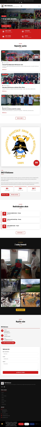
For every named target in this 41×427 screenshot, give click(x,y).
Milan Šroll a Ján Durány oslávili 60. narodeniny (11, 109)
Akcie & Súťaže (4, 395)
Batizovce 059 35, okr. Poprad (29, 0)
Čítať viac (4, 69)
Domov (3, 392)
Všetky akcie (19, 232)
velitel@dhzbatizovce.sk (19, 0)
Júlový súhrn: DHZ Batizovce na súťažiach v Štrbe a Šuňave (13, 87)
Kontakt (3, 402)
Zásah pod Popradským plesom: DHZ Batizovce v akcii (12, 64)
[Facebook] (19, 2)
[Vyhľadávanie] (39, 6)
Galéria (3, 397)
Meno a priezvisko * (6, 351)
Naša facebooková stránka (8, 342)
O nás (2, 394)
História (3, 399)
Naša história (15, 194)
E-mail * (4, 356)
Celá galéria (21, 309)
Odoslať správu (21, 372)
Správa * (4, 361)
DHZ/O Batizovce (9, 5)
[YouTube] (21, 2)
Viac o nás (6, 194)
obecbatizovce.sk (5, 417)
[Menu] (21, 6)
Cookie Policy (4, 404)
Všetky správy (20, 118)
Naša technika (7, 26)
